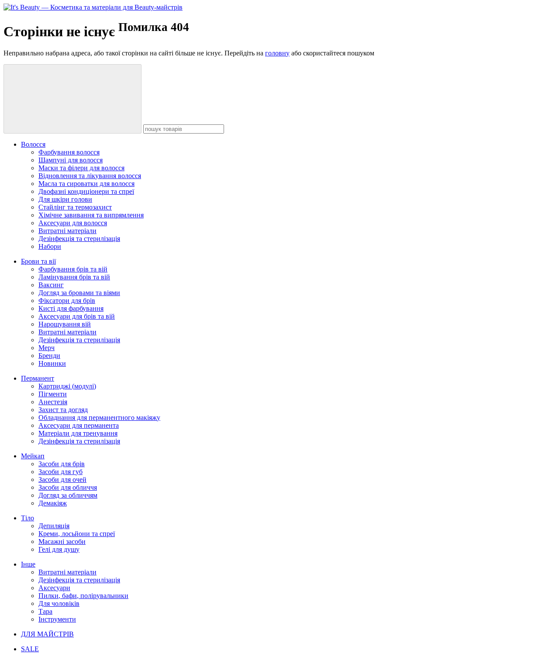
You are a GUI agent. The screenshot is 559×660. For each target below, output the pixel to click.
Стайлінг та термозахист (75, 207)
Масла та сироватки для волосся (86, 183)
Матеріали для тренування (77, 433)
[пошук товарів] (72, 99)
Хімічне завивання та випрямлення (91, 215)
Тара (45, 611)
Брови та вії (38, 261)
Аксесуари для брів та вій (76, 316)
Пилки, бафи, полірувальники (83, 595)
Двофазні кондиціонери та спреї (86, 191)
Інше (28, 564)
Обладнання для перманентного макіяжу (99, 417)
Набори (49, 246)
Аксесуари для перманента (78, 425)
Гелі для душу (58, 549)
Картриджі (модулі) (67, 386)
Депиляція (53, 525)
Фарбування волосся (69, 152)
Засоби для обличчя (67, 487)
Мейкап (33, 456)
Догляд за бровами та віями (79, 292)
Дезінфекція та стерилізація (79, 238)
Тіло (27, 518)
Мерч (46, 347)
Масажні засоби (62, 541)
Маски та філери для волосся (81, 168)
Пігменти (52, 394)
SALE (30, 649)
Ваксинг (51, 285)
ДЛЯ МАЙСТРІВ (47, 634)
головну (277, 53)
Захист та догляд (63, 409)
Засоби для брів (61, 464)
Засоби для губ (60, 471)
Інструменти (57, 619)
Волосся (33, 144)
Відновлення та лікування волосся (89, 175)
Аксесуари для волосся (72, 223)
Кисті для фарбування (71, 308)
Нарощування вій (64, 324)
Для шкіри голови (65, 199)
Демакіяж (52, 503)
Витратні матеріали (67, 230)
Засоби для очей (62, 479)
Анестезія (52, 402)
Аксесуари (54, 587)
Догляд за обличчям (67, 495)
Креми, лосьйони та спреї (76, 533)
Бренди (49, 355)
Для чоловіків (58, 603)
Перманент (37, 378)
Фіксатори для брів (66, 300)
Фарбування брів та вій (72, 269)
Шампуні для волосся (70, 160)
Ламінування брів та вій (74, 277)
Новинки (52, 363)
